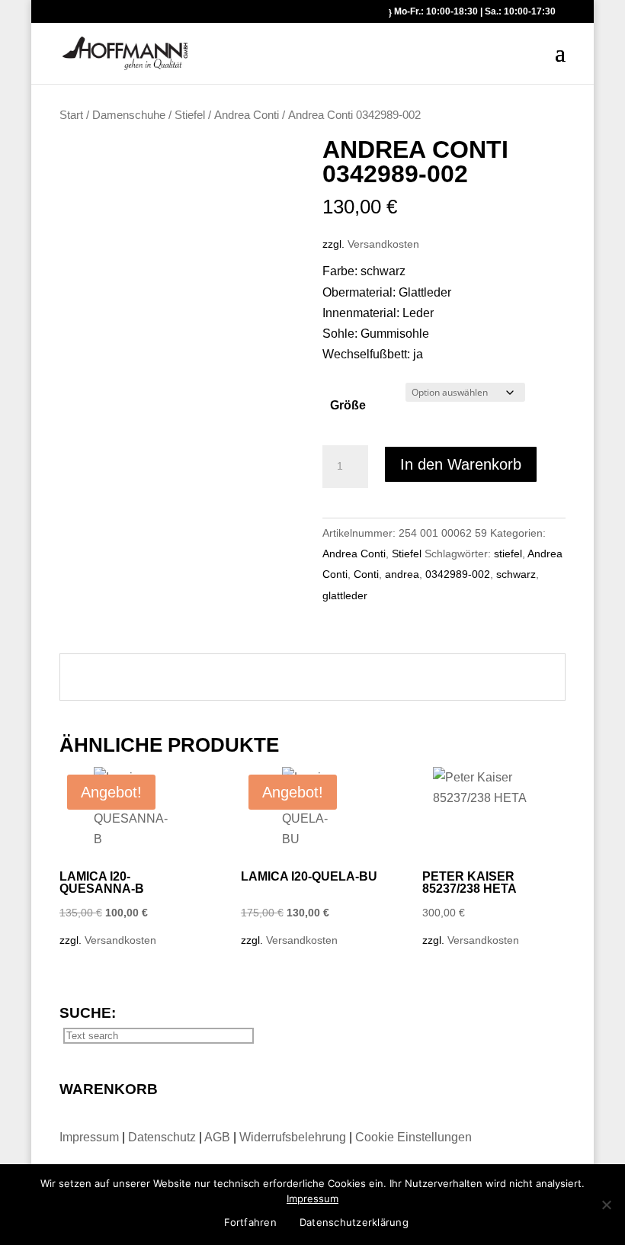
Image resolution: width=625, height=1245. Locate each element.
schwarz (516, 574)
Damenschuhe (128, 115)
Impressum (90, 1137)
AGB (218, 1137)
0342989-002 (457, 574)
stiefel (508, 553)
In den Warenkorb (460, 464)
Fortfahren (250, 1222)
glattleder (344, 595)
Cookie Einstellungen (413, 1137)
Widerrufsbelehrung (292, 1137)
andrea (402, 574)
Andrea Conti (246, 115)
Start (71, 115)
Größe (348, 405)
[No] (606, 1204)
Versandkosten (383, 244)
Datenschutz (163, 1137)
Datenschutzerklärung (354, 1222)
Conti (366, 574)
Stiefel (190, 115)
